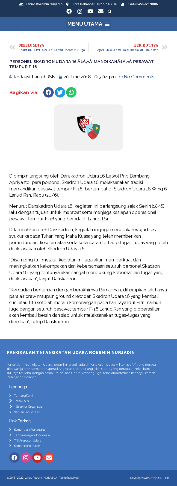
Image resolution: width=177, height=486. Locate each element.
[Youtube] (90, 11)
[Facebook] (69, 11)
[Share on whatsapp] (71, 92)
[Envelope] (101, 11)
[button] (88, 24)
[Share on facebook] (48, 92)
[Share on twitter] (60, 92)
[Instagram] (79, 11)
